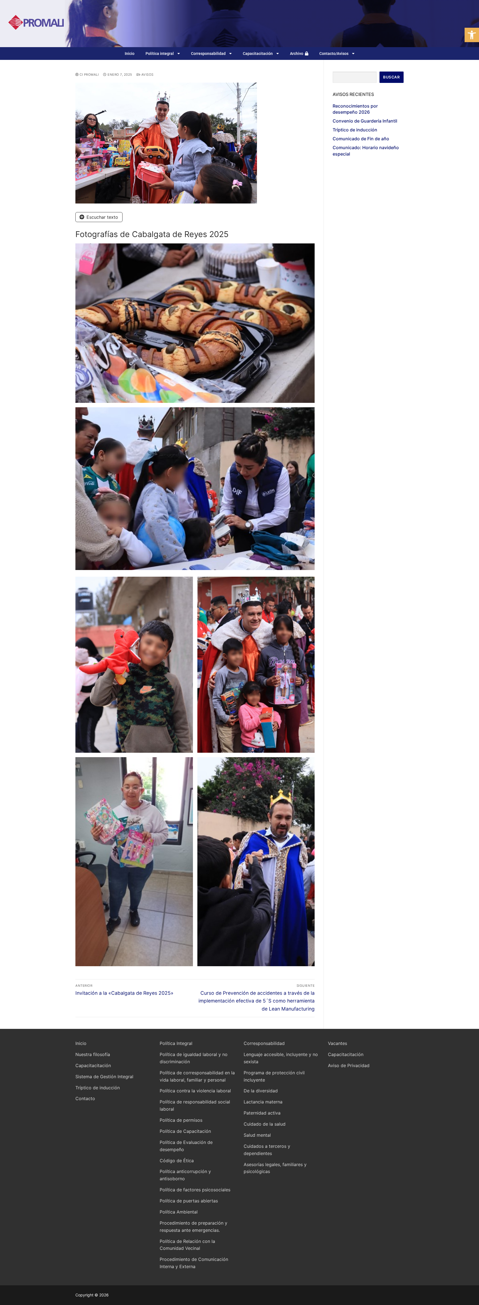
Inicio (129, 53)
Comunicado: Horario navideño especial (366, 150)
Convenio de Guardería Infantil (365, 121)
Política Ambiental (179, 1212)
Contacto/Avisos (333, 53)
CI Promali (89, 75)
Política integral (160, 53)
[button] (472, 35)
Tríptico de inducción (355, 130)
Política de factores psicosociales (195, 1189)
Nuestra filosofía (92, 1054)
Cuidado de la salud (265, 1124)
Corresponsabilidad (208, 53)
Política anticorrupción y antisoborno (185, 1175)
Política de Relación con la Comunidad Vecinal (187, 1244)
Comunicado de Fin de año (361, 138)
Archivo (297, 53)
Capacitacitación (258, 53)
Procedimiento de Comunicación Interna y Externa (194, 1262)
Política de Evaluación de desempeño (186, 1145)
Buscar (391, 77)
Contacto (85, 1098)
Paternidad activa (262, 1113)
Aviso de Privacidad (349, 1065)
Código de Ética (177, 1160)
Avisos (147, 75)
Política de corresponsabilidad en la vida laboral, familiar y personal (197, 1076)
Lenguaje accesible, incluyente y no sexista (281, 1058)
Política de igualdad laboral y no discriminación (194, 1058)
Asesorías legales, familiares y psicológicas (275, 1168)
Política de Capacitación (185, 1131)
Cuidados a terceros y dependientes (267, 1149)
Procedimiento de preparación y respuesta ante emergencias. (193, 1226)
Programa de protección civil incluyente (274, 1076)
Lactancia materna (263, 1102)
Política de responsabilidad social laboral (195, 1105)
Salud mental (257, 1135)
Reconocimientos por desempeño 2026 (355, 109)
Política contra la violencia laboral (195, 1090)
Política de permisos (181, 1120)
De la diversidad (261, 1090)
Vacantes (337, 1043)
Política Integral (176, 1043)
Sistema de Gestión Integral (104, 1076)
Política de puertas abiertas (189, 1201)
